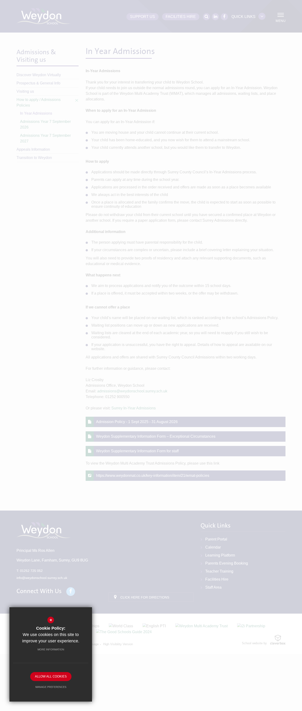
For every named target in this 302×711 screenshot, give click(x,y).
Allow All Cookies (51, 676)
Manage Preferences (50, 687)
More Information (51, 649)
